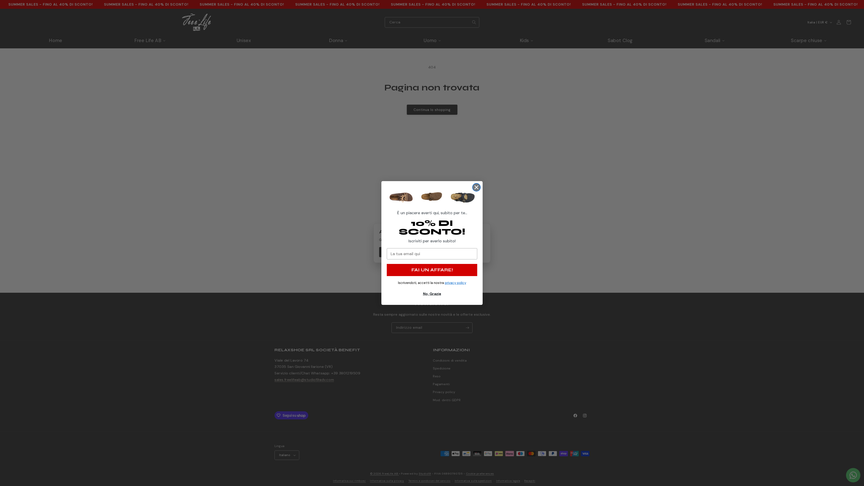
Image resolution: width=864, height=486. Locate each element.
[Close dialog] (476, 187)
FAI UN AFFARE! (432, 270)
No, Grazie (432, 293)
